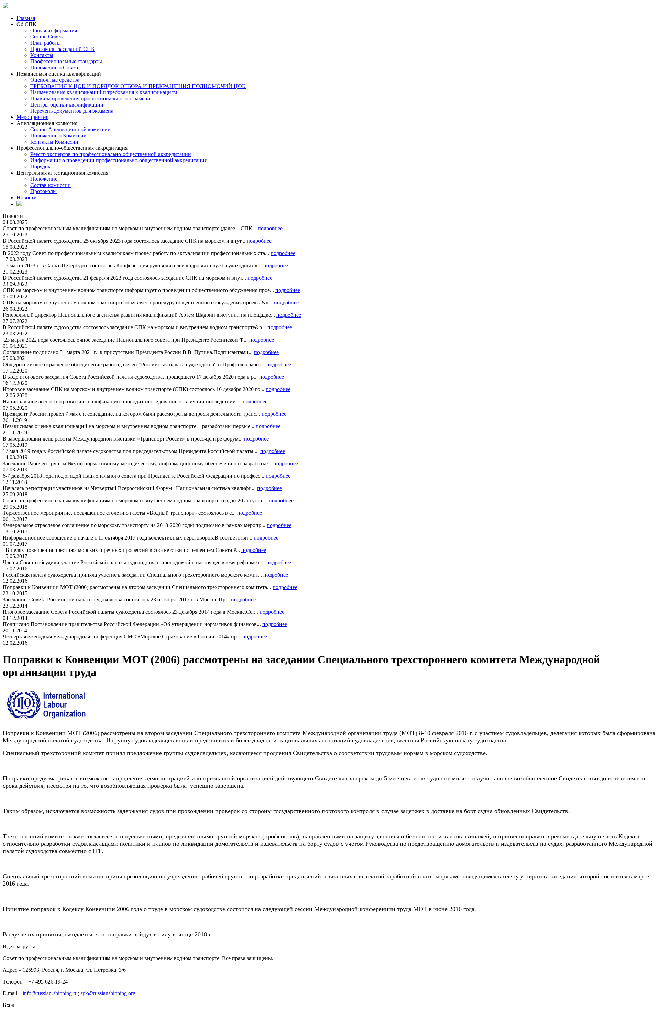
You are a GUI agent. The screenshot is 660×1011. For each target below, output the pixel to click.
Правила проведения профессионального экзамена (90, 98)
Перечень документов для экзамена (71, 111)
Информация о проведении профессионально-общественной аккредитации (119, 160)
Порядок (40, 166)
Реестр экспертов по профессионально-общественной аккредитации (110, 154)
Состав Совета (47, 37)
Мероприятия (32, 117)
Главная (25, 18)
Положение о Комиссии (58, 135)
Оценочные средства (54, 80)
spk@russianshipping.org (107, 993)
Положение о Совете (54, 67)
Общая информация (53, 30)
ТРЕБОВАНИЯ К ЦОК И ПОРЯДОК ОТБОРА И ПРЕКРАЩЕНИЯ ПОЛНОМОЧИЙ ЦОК (138, 86)
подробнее (270, 228)
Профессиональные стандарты (66, 61)
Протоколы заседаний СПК (62, 49)
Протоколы (43, 191)
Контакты (41, 55)
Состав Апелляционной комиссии (70, 129)
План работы (45, 43)
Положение (43, 179)
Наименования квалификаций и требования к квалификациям (103, 92)
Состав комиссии (50, 185)
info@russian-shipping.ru (50, 993)
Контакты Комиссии (54, 142)
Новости (26, 197)
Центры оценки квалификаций (66, 105)
